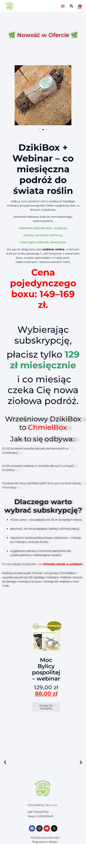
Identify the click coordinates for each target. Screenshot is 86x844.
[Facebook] (32, 828)
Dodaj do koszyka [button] (46, 707)
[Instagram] (39, 828)
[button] (63, 6)
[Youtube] (47, 828)
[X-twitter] (54, 828)
